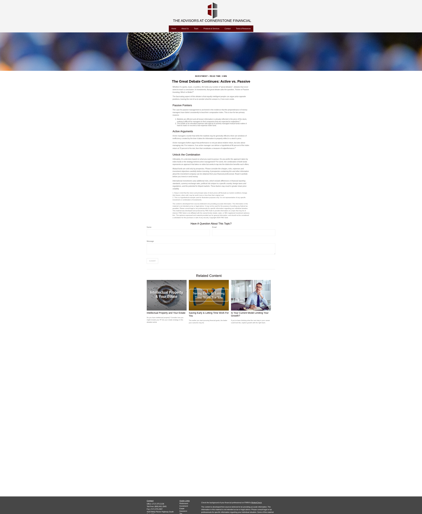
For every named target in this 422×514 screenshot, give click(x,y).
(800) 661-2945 (160, 506)
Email (214, 227)
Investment (183, 506)
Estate (181, 508)
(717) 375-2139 (158, 504)
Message (150, 241)
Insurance (183, 511)
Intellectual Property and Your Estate (166, 312)
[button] (174, 28)
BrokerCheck (256, 503)
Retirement (183, 503)
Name (149, 227)
